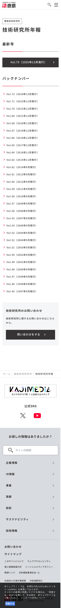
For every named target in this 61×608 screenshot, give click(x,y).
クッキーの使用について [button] (33, 598)
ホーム (7, 374)
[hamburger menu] (56, 5)
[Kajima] (9, 5)
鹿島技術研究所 (23, 374)
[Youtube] (37, 415)
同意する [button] (10, 603)
